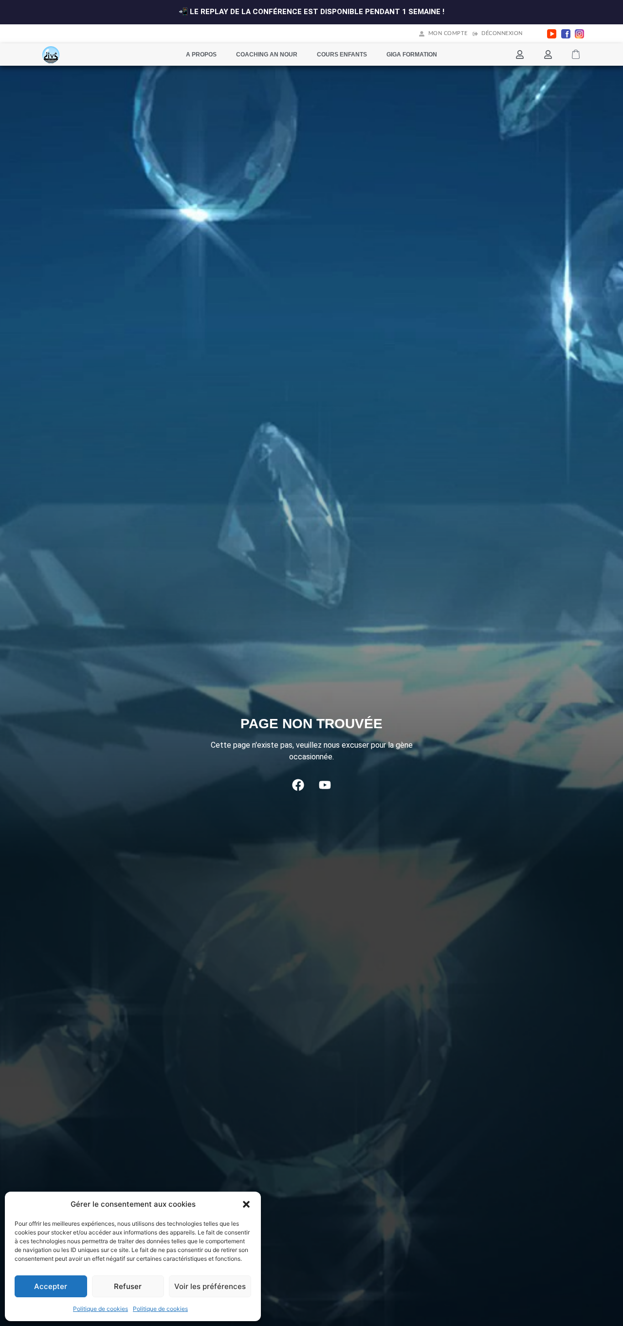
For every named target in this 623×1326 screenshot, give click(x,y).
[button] (246, 1204)
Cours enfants (342, 54)
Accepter (50, 1286)
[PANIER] (575, 54)
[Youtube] (325, 785)
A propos (201, 54)
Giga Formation (411, 54)
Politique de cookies (100, 1308)
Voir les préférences (210, 1286)
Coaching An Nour (266, 54)
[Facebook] (298, 785)
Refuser (128, 1286)
